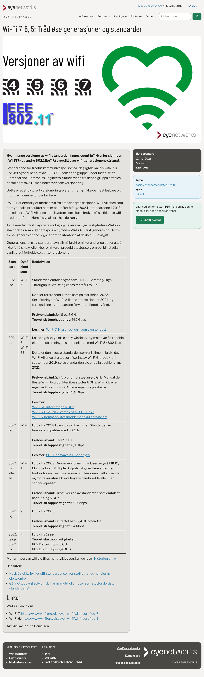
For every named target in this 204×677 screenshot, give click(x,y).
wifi (172, 185)
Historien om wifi (106, 558)
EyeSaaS (50, 657)
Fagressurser (17, 658)
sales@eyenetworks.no (150, 5)
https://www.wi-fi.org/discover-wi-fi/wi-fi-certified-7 (59, 614)
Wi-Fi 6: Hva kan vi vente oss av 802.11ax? (63, 412)
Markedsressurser (21, 662)
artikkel (140, 194)
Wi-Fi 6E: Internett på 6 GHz (53, 407)
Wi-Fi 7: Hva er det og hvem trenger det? (76, 329)
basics (140, 185)
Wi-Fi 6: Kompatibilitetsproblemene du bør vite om (69, 417)
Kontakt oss (132, 655)
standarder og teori (157, 185)
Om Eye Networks (128, 648)
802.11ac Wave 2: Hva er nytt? (68, 455)
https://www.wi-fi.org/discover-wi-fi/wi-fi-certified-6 (60, 618)
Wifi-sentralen (18, 653)
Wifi (47, 653)
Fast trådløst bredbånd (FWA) (63, 662)
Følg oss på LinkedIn (127, 662)
